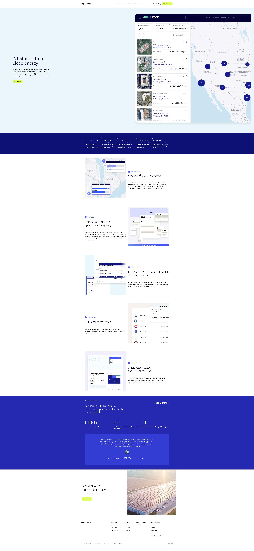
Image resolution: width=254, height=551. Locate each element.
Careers (128, 527)
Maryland (153, 527)
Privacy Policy (107, 543)
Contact (128, 530)
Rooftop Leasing (126, 3)
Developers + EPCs (116, 527)
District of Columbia (156, 535)
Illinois (152, 525)
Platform (117, 3)
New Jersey (154, 530)
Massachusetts (155, 533)
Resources (136, 3)
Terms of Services (117, 543)
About (127, 525)
